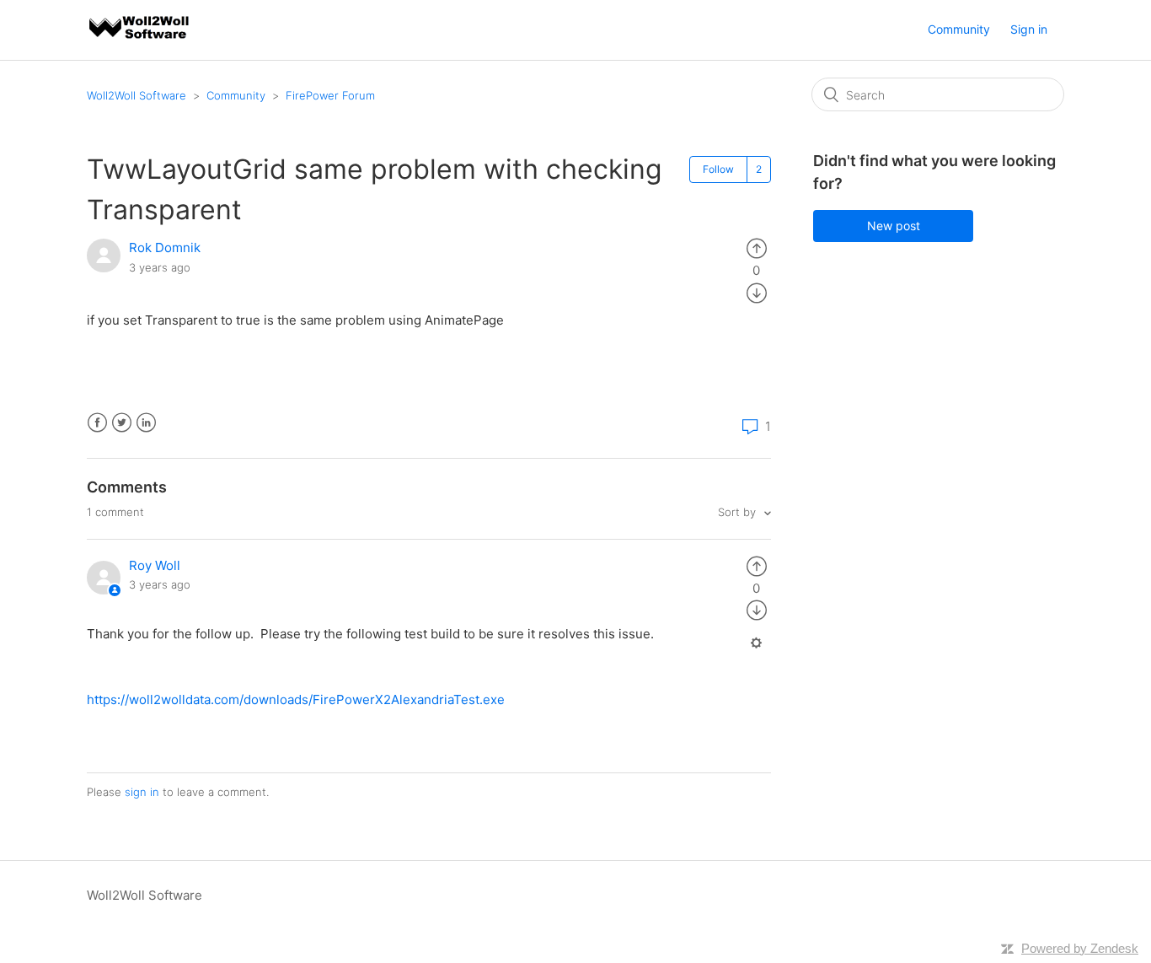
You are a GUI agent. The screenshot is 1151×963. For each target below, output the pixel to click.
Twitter (121, 422)
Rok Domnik (165, 247)
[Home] (140, 38)
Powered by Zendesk (1079, 948)
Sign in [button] (1028, 29)
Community (959, 29)
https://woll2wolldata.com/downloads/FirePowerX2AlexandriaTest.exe (296, 699)
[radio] (757, 247)
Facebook (97, 422)
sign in (142, 792)
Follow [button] (718, 169)
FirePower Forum (330, 95)
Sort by (738, 512)
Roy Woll (154, 565)
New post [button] (893, 225)
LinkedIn (146, 422)
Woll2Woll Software (136, 95)
